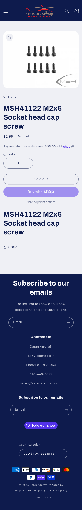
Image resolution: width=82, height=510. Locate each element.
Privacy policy (58, 490)
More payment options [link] (41, 202)
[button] (5, 11)
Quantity (9, 154)
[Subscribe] (68, 322)
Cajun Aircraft (38, 485)
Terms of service (43, 497)
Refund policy (37, 490)
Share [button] (12, 247)
